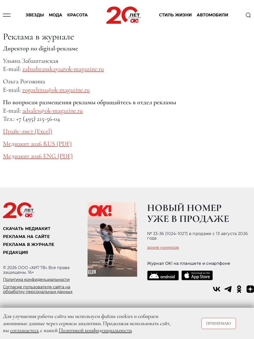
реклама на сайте (26, 236)
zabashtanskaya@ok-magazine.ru (63, 69)
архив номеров (163, 247)
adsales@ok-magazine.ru (52, 110)
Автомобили (212, 15)
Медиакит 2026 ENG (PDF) (38, 156)
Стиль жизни (175, 15)
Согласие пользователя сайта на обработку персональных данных (37, 289)
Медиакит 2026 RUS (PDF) (37, 143)
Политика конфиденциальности (36, 279)
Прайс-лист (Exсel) (27, 131)
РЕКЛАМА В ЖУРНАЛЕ (28, 244)
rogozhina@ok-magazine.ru (56, 90)
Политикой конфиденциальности (95, 330)
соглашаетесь (24, 330)
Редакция (15, 252)
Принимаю (218, 323)
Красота (77, 15)
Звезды (35, 15)
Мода (55, 15)
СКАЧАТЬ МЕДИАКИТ (26, 228)
